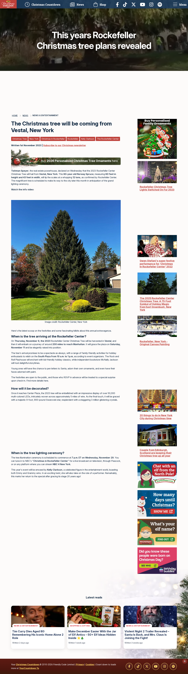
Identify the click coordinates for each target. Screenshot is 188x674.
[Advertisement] (94, 91)
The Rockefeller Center (108, 139)
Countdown (47, 4)
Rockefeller (73, 139)
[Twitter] (134, 4)
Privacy (80, 664)
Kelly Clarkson (87, 139)
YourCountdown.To (29, 668)
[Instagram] (152, 4)
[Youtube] (143, 4)
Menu (183, 4)
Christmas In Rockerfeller (53, 139)
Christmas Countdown (28, 664)
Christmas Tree (19, 139)
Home (15, 115)
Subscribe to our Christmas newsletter (64, 145)
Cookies (90, 664)
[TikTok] (126, 4)
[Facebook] (118, 4)
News (80, 4)
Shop (102, 4)
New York (34, 139)
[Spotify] (160, 4)
